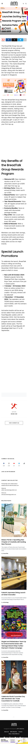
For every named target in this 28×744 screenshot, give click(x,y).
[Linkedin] (20, 39)
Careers (20, 731)
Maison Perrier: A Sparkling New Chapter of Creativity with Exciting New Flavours (13, 542)
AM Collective (13, 731)
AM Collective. (20, 728)
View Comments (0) (14, 422)
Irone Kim (14, 413)
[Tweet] (14, 39)
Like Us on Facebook (8, 471)
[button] (2, 3)
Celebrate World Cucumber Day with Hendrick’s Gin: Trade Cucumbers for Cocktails (13, 699)
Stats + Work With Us (14, 733)
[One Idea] (14, 740)
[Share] (8, 39)
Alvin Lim (6, 731)
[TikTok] (24, 464)
